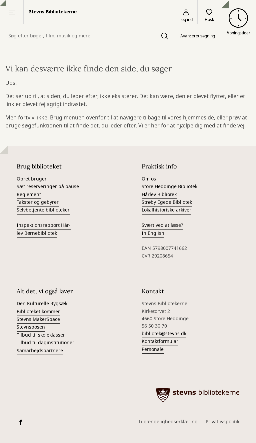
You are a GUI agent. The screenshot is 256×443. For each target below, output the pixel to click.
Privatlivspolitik (222, 421)
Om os (149, 178)
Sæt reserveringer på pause (48, 186)
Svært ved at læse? (162, 225)
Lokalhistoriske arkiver (166, 209)
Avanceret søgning (197, 36)
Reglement (29, 194)
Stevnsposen (31, 327)
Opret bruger (32, 178)
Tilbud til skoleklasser (41, 335)
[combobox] (87, 36)
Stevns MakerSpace (38, 319)
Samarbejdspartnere (40, 350)
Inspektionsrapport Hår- (44, 225)
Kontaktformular (160, 341)
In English (153, 233)
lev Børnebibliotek (37, 233)
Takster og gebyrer (38, 202)
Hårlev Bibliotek (159, 194)
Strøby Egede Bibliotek (167, 202)
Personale (153, 349)
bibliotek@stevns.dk (164, 333)
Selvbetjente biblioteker (43, 209)
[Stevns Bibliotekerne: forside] (197, 395)
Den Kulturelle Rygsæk (42, 303)
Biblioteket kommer (38, 311)
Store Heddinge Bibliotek (169, 186)
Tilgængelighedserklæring (168, 421)
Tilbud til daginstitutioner (45, 342)
